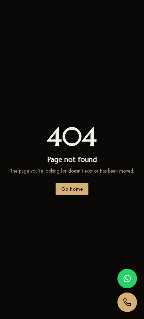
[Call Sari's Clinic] (127, 302)
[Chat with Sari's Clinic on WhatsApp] (127, 278)
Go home (72, 188)
